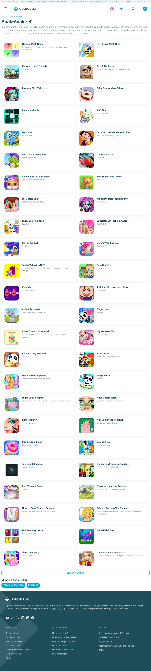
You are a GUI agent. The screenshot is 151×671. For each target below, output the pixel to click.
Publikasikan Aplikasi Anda (64, 637)
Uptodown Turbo (62, 649)
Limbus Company (27, 1)
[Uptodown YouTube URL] (7, 618)
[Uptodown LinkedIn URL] (27, 618)
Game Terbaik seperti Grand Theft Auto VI (51, 1)
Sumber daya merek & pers (18, 649)
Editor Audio (115, 1)
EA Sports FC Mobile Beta (79, 1)
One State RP (12, 1)
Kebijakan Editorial (14, 641)
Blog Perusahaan (13, 653)
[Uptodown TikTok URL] (12, 618)
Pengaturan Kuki (106, 641)
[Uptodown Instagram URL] (22, 618)
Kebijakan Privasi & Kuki (109, 637)
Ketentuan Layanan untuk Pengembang (116, 645)
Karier (8, 658)
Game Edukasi (33, 585)
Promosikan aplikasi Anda (63, 641)
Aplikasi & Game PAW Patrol (13, 585)
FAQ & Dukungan (60, 653)
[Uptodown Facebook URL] (33, 618)
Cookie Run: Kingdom (132, 1)
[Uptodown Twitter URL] (17, 618)
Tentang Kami (12, 633)
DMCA (101, 650)
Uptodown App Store (62, 633)
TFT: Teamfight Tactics (99, 1)
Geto (145, 1)
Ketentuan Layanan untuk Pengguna (115, 633)
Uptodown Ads (59, 645)
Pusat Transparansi (14, 645)
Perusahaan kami (13, 637)
